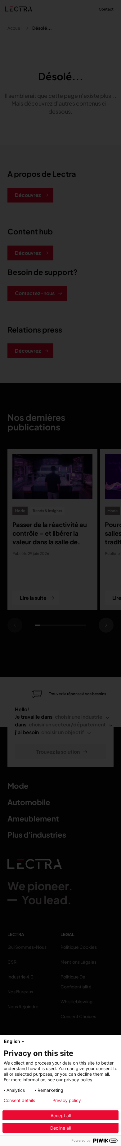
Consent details (19, 1100)
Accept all (61, 1115)
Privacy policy (66, 1100)
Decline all (60, 1128)
